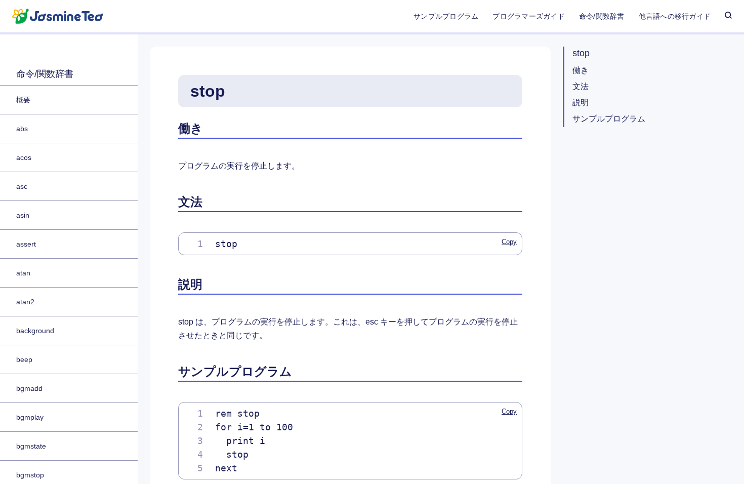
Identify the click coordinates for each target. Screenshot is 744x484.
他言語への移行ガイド (675, 16)
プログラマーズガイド (528, 16)
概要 (23, 100)
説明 (580, 102)
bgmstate (31, 446)
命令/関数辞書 (602, 16)
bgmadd (29, 388)
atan (23, 273)
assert (26, 244)
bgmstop (30, 475)
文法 (580, 86)
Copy (509, 242)
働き (580, 70)
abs (22, 129)
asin (22, 215)
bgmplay (30, 417)
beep (24, 359)
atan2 (25, 302)
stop (581, 53)
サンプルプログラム (446, 16)
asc (21, 186)
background (35, 331)
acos (23, 157)
